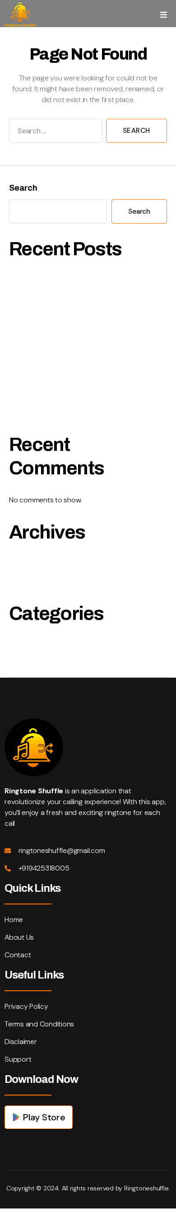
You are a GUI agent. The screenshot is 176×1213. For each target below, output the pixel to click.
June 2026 (27, 582)
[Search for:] (53, 132)
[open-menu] (163, 15)
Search (23, 187)
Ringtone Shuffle (38, 644)
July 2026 (26, 562)
